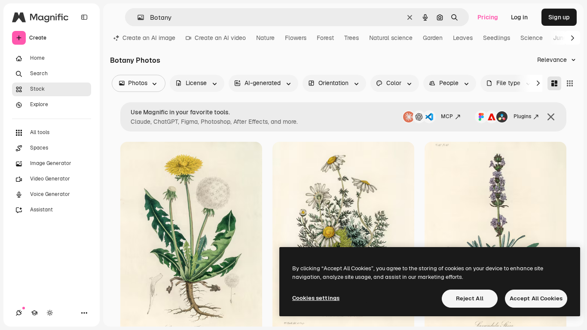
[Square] (570, 83)
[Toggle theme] (50, 313)
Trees (351, 38)
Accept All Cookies (536, 298)
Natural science (391, 38)
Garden (433, 38)
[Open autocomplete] (137, 17)
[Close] (551, 117)
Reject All (469, 298)
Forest (325, 38)
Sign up (559, 17)
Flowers (295, 38)
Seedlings (496, 38)
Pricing (487, 17)
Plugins (522, 116)
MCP (447, 116)
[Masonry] (554, 83)
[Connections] (19, 313)
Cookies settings (315, 298)
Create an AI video (220, 38)
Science (531, 38)
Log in (519, 17)
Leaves (463, 38)
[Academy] (34, 313)
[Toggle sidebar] (84, 17)
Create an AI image (148, 38)
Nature (265, 38)
